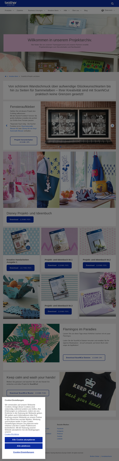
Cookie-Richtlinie (12, 434)
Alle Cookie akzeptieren (23, 440)
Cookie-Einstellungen (23, 452)
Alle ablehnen (23, 446)
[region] (23, 428)
